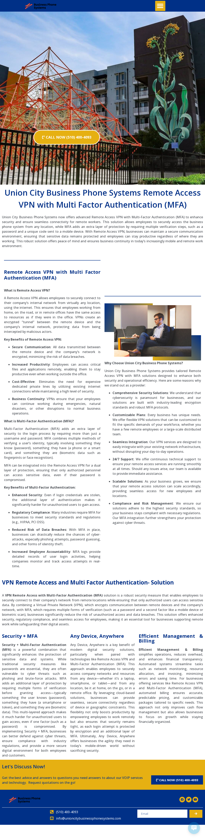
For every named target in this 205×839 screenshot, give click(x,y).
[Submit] (195, 814)
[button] (160, 6)
